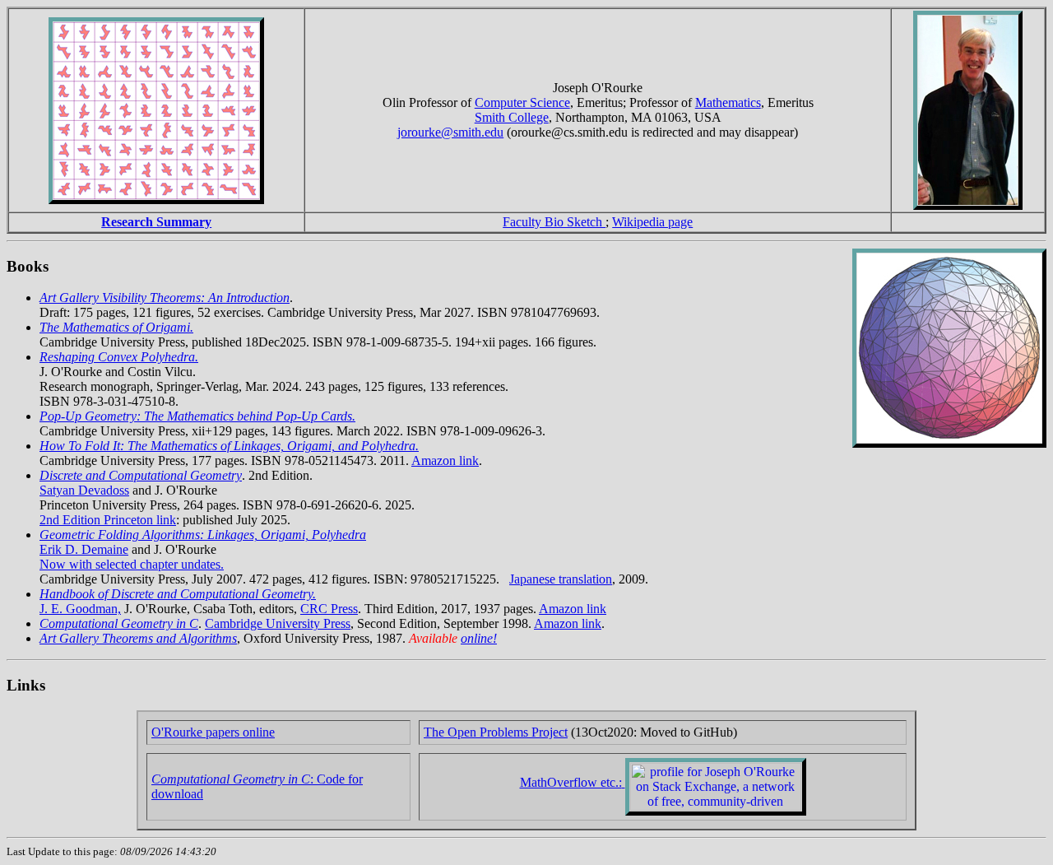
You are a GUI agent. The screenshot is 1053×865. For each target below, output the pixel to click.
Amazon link (445, 460)
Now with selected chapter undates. (131, 564)
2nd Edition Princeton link (107, 520)
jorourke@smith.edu (450, 132)
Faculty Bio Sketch (554, 222)
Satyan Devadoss (84, 490)
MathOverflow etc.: (571, 782)
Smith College (512, 117)
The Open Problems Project (496, 732)
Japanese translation (560, 579)
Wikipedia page (652, 222)
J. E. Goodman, (80, 609)
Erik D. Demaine (83, 549)
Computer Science (522, 102)
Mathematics (728, 102)
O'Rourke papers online (213, 732)
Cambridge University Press (277, 623)
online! (479, 638)
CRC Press (329, 609)
